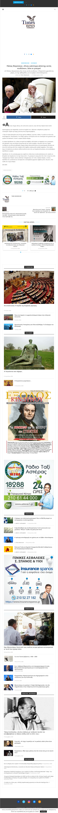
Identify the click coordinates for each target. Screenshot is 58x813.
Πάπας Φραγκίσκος (7, 170)
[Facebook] (24, 5)
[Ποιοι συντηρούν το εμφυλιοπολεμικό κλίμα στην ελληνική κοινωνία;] (8, 317)
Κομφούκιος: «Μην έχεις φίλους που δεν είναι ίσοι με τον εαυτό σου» (33, 751)
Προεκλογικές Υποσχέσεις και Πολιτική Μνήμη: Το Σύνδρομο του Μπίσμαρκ (34, 325)
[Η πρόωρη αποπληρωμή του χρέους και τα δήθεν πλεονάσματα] (8, 540)
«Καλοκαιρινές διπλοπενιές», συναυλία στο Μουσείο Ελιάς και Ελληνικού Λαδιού (24, 767)
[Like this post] (25, 190)
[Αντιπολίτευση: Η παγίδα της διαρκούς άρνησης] (29, 287)
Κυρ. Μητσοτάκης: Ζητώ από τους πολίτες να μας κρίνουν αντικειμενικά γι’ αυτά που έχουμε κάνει (28, 648)
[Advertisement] (29, 41)
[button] (25, 2)
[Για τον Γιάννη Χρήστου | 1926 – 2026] (8, 659)
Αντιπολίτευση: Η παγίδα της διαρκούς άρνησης (20, 306)
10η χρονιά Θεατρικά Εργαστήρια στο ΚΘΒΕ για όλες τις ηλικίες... (42, 244)
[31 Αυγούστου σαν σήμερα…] (29, 353)
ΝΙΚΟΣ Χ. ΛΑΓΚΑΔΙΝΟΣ (21, 523)
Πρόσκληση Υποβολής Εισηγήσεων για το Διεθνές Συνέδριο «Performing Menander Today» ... (15, 245)
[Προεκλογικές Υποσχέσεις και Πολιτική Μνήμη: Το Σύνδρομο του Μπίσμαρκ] (8, 327)
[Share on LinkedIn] (32, 190)
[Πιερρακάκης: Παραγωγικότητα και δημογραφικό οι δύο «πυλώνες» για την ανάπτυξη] (8, 678)
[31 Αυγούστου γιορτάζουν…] (8, 383)
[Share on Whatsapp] (33, 190)
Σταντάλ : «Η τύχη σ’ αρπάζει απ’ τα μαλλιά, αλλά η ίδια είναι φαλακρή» (33, 742)
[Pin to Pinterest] (30, 190)
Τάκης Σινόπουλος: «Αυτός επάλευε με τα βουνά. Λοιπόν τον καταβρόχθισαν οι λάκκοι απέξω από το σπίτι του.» (24, 733)
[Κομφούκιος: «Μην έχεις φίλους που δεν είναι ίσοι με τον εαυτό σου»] (8, 753)
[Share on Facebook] (27, 190)
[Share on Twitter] (29, 190)
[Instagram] (28, 5)
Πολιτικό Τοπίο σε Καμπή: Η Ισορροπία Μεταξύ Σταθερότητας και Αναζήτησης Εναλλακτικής (33, 548)
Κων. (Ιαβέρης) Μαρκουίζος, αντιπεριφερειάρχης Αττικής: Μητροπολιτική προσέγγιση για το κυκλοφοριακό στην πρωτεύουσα (32, 667)
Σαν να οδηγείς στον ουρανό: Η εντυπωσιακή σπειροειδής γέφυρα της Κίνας (23, 763)
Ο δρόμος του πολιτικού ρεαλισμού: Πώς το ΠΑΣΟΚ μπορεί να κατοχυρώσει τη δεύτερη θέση (33, 519)
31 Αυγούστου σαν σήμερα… (13, 371)
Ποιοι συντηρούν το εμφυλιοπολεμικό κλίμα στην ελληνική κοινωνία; (32, 316)
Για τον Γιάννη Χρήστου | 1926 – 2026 (25, 656)
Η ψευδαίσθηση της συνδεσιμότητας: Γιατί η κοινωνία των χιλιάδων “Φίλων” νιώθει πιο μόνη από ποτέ (32, 528)
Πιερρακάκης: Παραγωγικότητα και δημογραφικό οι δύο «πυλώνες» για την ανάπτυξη (31, 676)
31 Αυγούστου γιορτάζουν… (22, 381)
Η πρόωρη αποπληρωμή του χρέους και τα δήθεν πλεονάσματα (33, 537)
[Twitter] (26, 5)
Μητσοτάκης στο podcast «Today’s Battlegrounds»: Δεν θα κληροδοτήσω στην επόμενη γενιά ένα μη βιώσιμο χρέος (32, 686)
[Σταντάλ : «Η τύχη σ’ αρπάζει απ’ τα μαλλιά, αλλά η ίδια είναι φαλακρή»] (8, 744)
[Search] (55, 9)
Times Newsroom (24, 75)
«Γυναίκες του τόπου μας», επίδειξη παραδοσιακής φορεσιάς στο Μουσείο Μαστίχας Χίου (26, 782)
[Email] (31, 5)
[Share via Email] (35, 190)
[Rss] (33, 5)
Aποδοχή (43, 811)
